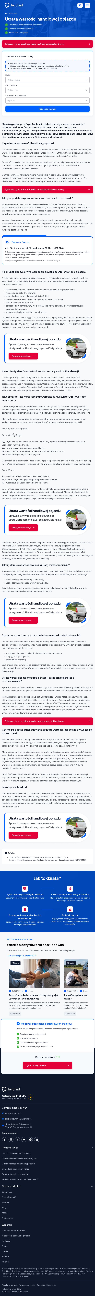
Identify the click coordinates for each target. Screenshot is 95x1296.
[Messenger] (31, 1139)
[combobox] (42, 100)
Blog (4, 1207)
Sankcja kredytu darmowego (15, 1174)
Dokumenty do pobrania (13, 1230)
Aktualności (7, 1218)
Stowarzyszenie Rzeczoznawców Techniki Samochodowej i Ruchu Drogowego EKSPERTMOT (47, 860)
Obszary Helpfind (11, 1186)
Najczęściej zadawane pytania (16, 1235)
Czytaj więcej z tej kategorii (20, 955)
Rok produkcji (11, 85)
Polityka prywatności (27, 1285)
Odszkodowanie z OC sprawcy (16, 1153)
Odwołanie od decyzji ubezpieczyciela (19, 1158)
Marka (7, 75)
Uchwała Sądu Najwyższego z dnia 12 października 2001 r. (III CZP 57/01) (38, 857)
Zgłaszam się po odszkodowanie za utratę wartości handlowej (34, 44)
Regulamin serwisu (9, 1285)
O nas (4, 1246)
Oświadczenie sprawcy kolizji (15, 1169)
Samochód (13, 13)
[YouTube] (24, 1139)
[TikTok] (18, 1139)
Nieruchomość (9, 1197)
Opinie (5, 1251)
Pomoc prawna (10, 1147)
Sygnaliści (41, 1285)
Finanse (5, 1202)
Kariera (5, 1256)
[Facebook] (5, 1139)
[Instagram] (11, 1139)
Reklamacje (51, 1285)
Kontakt (5, 1261)
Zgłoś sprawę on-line (35, 1065)
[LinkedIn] (37, 1139)
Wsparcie (7, 1224)
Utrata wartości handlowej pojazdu (18, 1163)
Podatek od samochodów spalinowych (20, 1179)
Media (5, 1212)
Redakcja (6, 1241)
